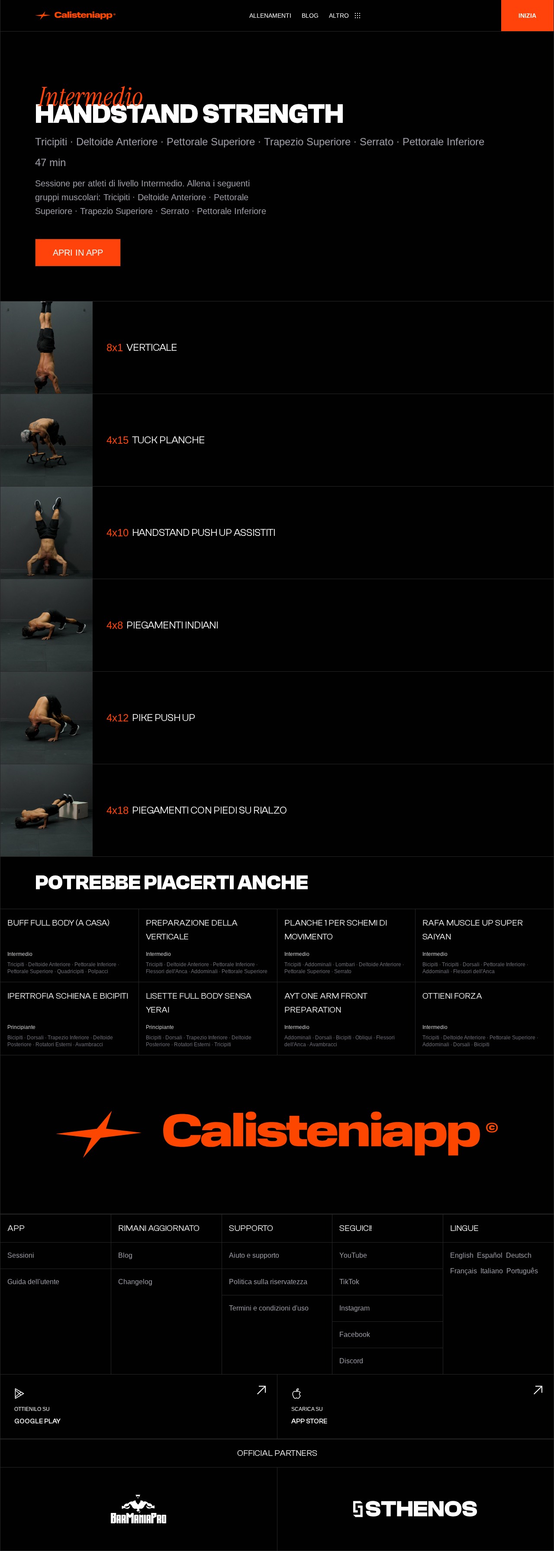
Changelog (135, 1281)
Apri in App (78, 252)
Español (489, 1255)
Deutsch (518, 1255)
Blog (310, 15)
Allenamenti (270, 15)
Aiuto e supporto (254, 1255)
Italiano (491, 1271)
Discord (351, 1361)
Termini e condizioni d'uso (269, 1308)
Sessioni (20, 1255)
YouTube (353, 1255)
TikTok (349, 1281)
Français (463, 1271)
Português (522, 1271)
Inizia (527, 15)
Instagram (354, 1308)
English (461, 1255)
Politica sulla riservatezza (268, 1281)
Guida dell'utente (33, 1281)
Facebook (354, 1334)
